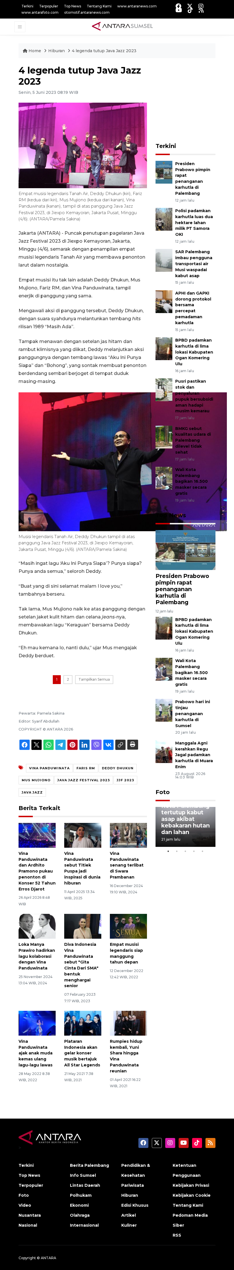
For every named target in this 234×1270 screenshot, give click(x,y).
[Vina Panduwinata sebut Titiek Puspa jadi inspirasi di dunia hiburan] (82, 835)
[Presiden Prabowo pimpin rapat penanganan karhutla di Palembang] (164, 172)
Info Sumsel (83, 1175)
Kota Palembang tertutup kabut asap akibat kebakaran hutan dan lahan (185, 818)
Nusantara (30, 1215)
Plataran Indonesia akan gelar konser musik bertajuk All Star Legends (82, 1053)
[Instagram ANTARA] (200, 6)
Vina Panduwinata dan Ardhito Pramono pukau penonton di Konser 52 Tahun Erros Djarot (37, 871)
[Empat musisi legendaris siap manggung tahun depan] (128, 926)
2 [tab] (177, 851)
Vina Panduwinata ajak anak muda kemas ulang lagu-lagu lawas (36, 1053)
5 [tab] (202, 851)
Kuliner (129, 1225)
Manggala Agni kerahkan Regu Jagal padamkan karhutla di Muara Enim (194, 755)
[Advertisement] (195, 100)
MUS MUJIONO (36, 780)
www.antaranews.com (137, 6)
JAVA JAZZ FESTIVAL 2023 (83, 780)
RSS (177, 1235)
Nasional (28, 1225)
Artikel (128, 1215)
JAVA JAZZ (32, 792)
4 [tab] (194, 851)
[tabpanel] (185, 827)
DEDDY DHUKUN (118, 768)
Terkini (27, 6)
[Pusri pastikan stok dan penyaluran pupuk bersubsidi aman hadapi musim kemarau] (164, 389)
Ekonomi (79, 1205)
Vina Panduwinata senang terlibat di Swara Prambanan (127, 865)
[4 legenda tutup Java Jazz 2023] (185, 549)
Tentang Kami (99, 6)
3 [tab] (185, 851)
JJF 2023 (125, 780)
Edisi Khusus (134, 1205)
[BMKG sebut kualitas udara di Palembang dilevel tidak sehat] (164, 436)
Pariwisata (132, 1185)
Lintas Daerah (85, 1185)
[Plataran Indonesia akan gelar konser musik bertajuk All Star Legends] (82, 1023)
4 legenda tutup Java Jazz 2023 (104, 50)
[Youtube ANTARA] (178, 10)
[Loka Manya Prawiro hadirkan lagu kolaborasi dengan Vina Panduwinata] (37, 926)
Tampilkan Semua (94, 679)
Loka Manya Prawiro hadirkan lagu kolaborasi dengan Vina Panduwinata (37, 956)
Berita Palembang (89, 1165)
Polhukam (81, 1195)
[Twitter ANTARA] (190, 6)
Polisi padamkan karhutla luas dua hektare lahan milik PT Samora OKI (194, 222)
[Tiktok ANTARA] (190, 10)
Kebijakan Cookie (192, 1195)
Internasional (84, 1225)
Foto (163, 792)
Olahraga (80, 1215)
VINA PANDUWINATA (49, 768)
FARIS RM (85, 768)
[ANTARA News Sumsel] (122, 27)
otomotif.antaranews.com (87, 12)
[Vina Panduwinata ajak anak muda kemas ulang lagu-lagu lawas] (37, 1023)
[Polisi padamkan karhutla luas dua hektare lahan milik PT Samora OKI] (164, 219)
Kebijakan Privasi (191, 1185)
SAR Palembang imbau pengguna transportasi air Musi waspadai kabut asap (193, 263)
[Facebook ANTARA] (178, 6)
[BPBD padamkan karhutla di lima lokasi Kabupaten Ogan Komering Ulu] (164, 348)
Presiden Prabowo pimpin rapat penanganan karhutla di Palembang (182, 589)
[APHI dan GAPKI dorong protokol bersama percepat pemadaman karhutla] (164, 301)
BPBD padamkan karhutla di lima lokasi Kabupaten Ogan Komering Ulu (194, 352)
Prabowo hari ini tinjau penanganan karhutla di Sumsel (192, 713)
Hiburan (57, 50)
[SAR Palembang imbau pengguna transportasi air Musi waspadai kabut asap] (164, 260)
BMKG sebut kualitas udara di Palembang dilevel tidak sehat (193, 440)
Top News (72, 6)
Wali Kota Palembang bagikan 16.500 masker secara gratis (191, 481)
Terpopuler (48, 6)
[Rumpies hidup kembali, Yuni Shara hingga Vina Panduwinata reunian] (128, 1023)
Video (25, 1205)
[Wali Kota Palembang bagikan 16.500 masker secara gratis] (164, 477)
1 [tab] (168, 851)
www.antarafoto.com (39, 12)
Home (34, 50)
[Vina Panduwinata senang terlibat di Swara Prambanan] (128, 835)
